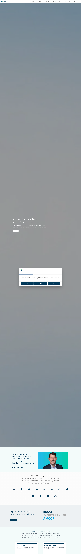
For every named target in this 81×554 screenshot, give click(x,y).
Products (33, 1)
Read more (16, 231)
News (65, 1)
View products (14, 520)
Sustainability (41, 1)
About (69, 1)
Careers (54, 1)
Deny (27, 283)
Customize (40, 283)
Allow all (54, 283)
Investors (48, 1)
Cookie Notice (39, 279)
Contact (74, 1)
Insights (59, 1)
